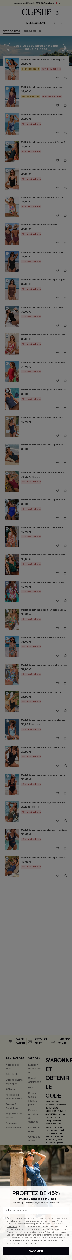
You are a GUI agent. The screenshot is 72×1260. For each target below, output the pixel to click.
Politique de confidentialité (40, 1240)
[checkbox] (4, 1218)
